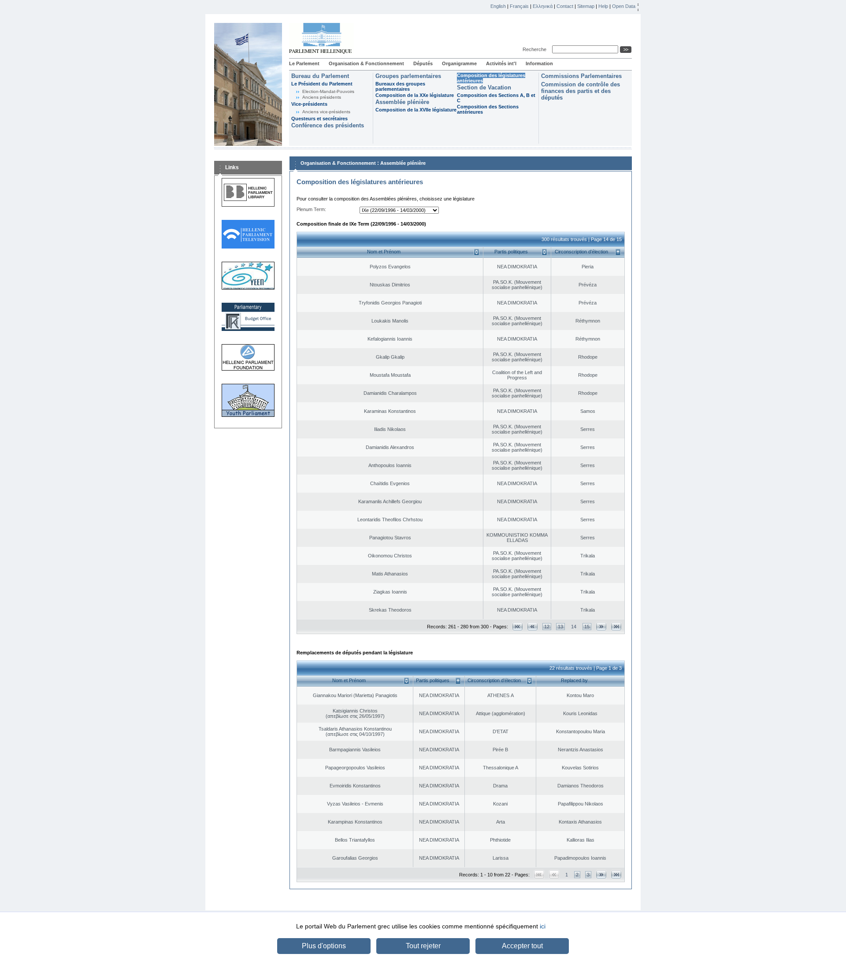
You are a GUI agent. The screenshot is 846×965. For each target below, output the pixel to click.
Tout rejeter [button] (423, 946)
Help (603, 6)
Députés (423, 63)
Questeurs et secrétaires (319, 118)
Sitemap (585, 6)
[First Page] (517, 626)
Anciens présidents (321, 97)
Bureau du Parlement (320, 76)
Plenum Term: (311, 209)
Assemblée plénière (402, 102)
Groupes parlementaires (408, 76)
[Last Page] (616, 626)
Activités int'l (501, 63)
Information (539, 63)
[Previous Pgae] (532, 626)
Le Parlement (304, 63)
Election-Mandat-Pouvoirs (328, 91)
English (498, 6)
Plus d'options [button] (324, 946)
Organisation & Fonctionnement (366, 63)
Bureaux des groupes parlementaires (400, 86)
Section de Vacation (484, 87)
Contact (565, 6)
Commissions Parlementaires (581, 76)
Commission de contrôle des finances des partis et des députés (580, 91)
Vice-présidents (309, 104)
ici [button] (542, 926)
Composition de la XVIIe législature (415, 109)
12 (546, 626)
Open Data (623, 6)
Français (519, 6)
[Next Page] (601, 626)
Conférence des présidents (327, 125)
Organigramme (459, 63)
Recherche (536, 49)
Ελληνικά (543, 6)
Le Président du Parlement (321, 83)
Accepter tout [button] (522, 946)
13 (560, 626)
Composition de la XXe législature (414, 95)
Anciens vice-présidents (326, 111)
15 (587, 626)
